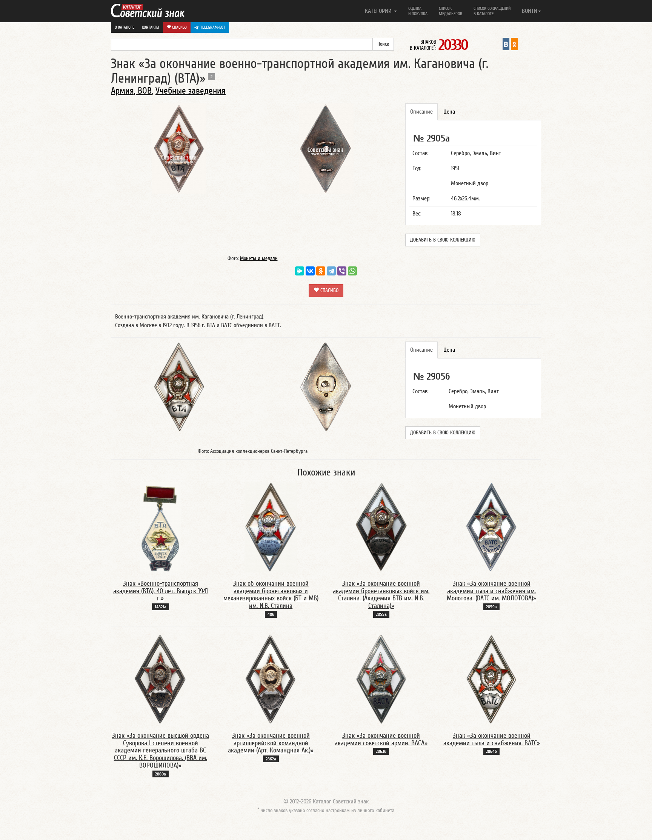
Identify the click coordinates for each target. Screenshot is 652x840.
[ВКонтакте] (310, 270)
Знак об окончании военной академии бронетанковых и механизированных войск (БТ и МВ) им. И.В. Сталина (270, 595)
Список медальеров (450, 11)
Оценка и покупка (417, 11)
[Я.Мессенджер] (299, 270)
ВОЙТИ (529, 11)
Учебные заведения (190, 91)
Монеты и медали (259, 258)
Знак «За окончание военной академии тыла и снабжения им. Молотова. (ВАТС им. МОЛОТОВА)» (491, 591)
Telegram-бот (212, 27)
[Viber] (341, 270)
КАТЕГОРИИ (379, 11)
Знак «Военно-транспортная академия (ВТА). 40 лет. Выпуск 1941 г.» (160, 591)
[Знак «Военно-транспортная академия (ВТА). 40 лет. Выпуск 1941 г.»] (160, 526)
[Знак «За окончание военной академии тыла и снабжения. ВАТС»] (491, 678)
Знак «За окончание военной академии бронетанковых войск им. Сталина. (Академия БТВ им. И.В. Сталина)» (381, 595)
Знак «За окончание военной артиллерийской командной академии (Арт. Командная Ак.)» (271, 743)
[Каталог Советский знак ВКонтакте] (506, 43)
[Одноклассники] (320, 270)
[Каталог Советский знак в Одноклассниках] (514, 43)
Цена (449, 111)
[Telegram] (331, 270)
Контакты (150, 27)
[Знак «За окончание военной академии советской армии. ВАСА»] (381, 678)
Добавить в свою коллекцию (442, 240)
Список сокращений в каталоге (492, 11)
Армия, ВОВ (131, 91)
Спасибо (179, 27)
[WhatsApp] (352, 270)
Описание (421, 111)
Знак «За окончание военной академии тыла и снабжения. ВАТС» (491, 739)
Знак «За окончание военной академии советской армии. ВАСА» (381, 739)
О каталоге (124, 27)
